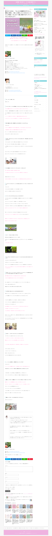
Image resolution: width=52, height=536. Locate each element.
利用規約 (24, 531)
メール (6, 477)
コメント (6, 465)
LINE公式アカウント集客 (37, 104)
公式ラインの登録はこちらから (38, 61)
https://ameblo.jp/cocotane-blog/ (14, 71)
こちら (19, 454)
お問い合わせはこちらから (26, 5)
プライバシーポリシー (28, 531)
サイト (6, 481)
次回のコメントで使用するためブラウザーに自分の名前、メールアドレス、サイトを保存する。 (19, 485)
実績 (34, 106)
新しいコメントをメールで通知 (10, 487)
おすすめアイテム (36, 108)
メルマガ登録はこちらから (37, 91)
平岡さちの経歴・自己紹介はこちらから (39, 34)
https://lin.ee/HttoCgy (37, 62)
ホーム (21, 531)
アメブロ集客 (36, 102)
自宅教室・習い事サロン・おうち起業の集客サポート (26, 2)
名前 (6, 473)
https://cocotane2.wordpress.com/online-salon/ (17, 72)
